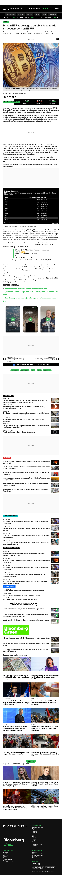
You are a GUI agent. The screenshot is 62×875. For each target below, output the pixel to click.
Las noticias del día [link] (11, 14)
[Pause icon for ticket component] (4, 18)
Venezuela (34, 833)
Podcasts (5, 860)
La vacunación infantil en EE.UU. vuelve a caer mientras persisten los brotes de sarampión (44, 702)
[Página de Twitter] (8, 826)
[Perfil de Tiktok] (22, 826)
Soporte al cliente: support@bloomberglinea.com (43, 867)
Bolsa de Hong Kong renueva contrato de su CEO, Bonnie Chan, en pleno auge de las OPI (45, 677)
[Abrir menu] (4, 9)
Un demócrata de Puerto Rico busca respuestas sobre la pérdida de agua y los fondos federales (16, 702)
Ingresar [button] (57, 8)
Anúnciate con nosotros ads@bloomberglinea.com (43, 866)
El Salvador (34, 843)
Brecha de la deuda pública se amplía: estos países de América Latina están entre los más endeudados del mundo (26, 414)
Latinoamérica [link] (52, 14)
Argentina (34, 831)
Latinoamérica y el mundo (37, 827)
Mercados (5, 853)
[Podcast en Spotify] (26, 826)
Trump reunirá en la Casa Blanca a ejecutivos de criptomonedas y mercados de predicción (45, 359)
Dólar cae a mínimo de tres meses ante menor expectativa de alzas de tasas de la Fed (45, 754)
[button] (57, 39)
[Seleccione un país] (20, 9)
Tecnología (34, 856)
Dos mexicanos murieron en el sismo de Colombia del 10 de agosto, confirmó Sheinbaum (44, 728)
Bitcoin (39, 370)
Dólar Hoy (5, 855)
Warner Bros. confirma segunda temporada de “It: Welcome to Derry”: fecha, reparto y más (15, 808)
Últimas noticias (15, 370)
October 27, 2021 (46, 260)
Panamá (34, 839)
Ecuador (34, 837)
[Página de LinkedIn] (19, 826)
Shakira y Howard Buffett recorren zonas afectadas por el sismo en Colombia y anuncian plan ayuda (16, 784)
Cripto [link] (44, 14)
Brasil (33, 828)
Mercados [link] (29, 14)
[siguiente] (57, 359)
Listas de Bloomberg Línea (9, 861)
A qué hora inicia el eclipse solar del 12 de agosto (19, 432)
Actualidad (5, 856)
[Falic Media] (57, 10)
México (34, 829)
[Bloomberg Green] (31, 630)
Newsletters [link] (21, 14)
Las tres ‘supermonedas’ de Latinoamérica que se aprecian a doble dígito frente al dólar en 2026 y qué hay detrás (25, 401)
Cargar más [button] (31, 761)
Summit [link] (37, 14)
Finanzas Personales (7, 859)
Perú (33, 836)
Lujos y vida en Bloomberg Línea (16, 764)
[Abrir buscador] (7, 9)
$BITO (23, 250)
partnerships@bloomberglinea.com (40, 864)
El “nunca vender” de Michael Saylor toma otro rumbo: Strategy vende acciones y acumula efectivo (15, 728)
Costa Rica (34, 841)
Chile (33, 835)
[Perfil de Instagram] (15, 826)
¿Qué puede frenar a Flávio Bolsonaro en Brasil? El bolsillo (20, 599)
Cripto (6, 21)
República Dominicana (37, 844)
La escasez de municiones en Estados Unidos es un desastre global (23, 591)
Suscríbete (34, 852)
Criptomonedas (47, 370)
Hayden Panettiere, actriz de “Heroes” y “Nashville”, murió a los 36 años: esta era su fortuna (44, 784)
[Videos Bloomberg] (31, 604)
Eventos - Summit (36, 863)
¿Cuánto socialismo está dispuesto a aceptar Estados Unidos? (22, 595)
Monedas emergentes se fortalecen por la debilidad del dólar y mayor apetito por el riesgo (16, 677)
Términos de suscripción (37, 855)
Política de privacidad (37, 853)
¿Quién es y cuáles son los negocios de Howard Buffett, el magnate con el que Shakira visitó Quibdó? (17, 360)
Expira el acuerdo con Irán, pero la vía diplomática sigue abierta (23, 609)
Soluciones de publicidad (37, 868)
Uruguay (34, 840)
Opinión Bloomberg (9, 586)
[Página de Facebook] (4, 826)
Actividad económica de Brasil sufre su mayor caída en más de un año (16, 753)
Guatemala (34, 845)
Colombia (34, 832)
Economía (5, 852)
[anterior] (4, 359)
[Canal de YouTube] (11, 826)
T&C (33, 857)
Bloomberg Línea (24, 370)
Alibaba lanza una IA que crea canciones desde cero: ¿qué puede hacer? (44, 807)
